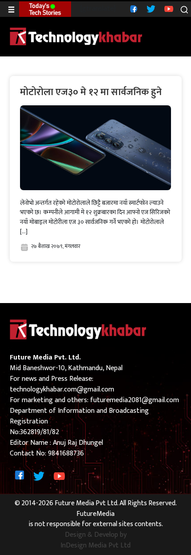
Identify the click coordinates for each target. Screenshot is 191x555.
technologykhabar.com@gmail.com (62, 389)
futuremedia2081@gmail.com (134, 400)
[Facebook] (132, 9)
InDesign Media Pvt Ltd (95, 545)
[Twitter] (149, 9)
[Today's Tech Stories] (45, 9)
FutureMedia (95, 514)
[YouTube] (167, 9)
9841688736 (66, 453)
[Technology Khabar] (76, 36)
